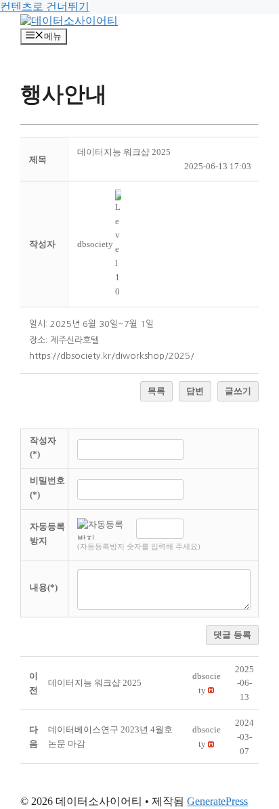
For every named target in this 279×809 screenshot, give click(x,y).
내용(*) (44, 587)
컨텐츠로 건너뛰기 (44, 6)
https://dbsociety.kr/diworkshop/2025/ (111, 355)
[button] (95, 244)
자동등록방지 (47, 533)
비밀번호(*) (47, 487)
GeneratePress (217, 801)
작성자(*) (43, 447)
